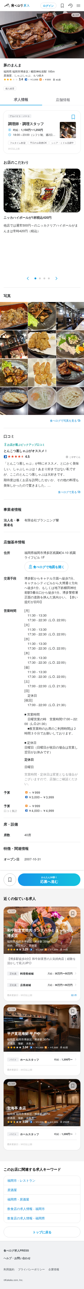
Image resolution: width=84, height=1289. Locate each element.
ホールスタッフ (29, 1059)
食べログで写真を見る (63, 420)
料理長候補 (27, 973)
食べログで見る (67, 492)
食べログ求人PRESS (16, 1250)
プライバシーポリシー (31, 1269)
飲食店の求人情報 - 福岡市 (26, 1208)
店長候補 (25, 985)
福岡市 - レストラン (21, 1180)
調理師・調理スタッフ (26, 124)
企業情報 (53, 1269)
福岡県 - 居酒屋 (18, 1199)
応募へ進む (49, 880)
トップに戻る (42, 1232)
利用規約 (9, 1269)
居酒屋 (12, 1190)
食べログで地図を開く (49, 566)
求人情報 (21, 99)
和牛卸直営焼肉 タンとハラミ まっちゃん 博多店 (42, 954)
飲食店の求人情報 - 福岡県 (26, 1218)
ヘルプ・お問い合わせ (17, 1258)
